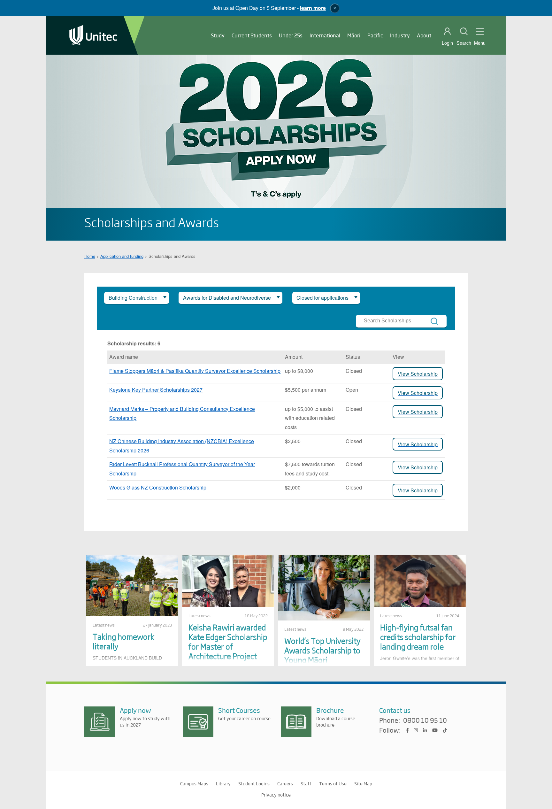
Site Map (363, 783)
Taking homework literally (123, 641)
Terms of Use (333, 783)
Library (223, 783)
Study (218, 35)
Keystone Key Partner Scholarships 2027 (156, 389)
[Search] (434, 321)
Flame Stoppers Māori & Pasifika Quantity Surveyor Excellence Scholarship (194, 370)
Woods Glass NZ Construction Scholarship (157, 487)
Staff (306, 783)
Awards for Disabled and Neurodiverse (227, 297)
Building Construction (133, 297)
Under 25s (291, 35)
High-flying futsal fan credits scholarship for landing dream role (418, 636)
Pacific (375, 35)
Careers (285, 783)
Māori (353, 35)
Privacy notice (276, 794)
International (325, 35)
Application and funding (121, 256)
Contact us (394, 710)
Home (89, 256)
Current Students (252, 35)
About (424, 35)
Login (447, 43)
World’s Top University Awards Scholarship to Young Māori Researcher (322, 655)
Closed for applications (322, 297)
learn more (313, 8)
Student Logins (254, 783)
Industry (400, 35)
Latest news (104, 625)
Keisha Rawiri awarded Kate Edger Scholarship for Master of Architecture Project (227, 641)
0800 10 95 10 (425, 720)
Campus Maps (194, 783)
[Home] (93, 35)
